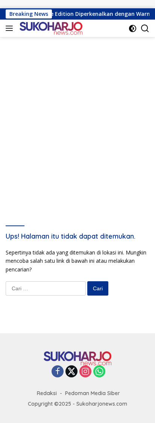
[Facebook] (58, 372)
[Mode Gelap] (132, 28)
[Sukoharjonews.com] (50, 28)
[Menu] (11, 28)
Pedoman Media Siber (92, 393)
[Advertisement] (77, 118)
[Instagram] (85, 372)
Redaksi (47, 393)
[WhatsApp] (99, 372)
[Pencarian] (145, 28)
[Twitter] (71, 372)
